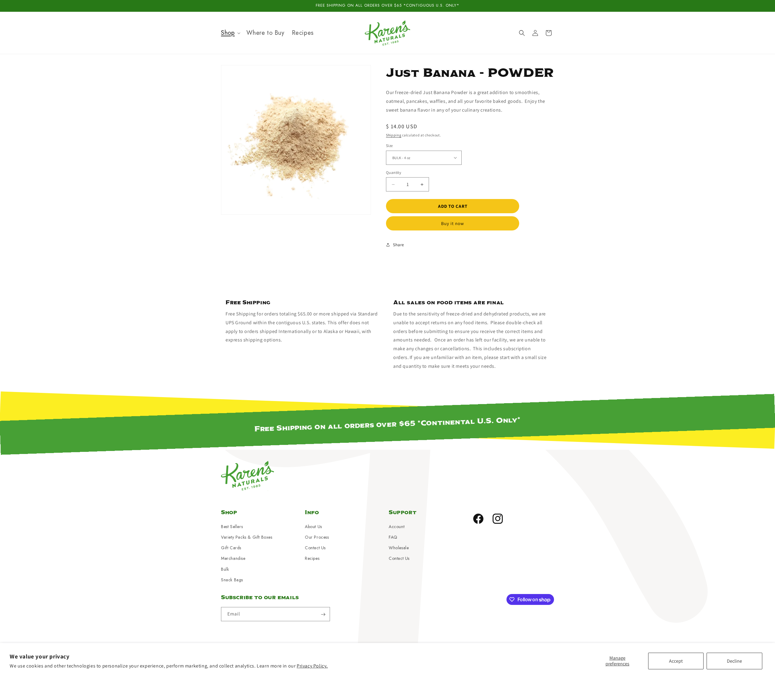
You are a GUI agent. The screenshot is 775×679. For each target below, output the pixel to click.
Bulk (225, 569)
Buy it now (452, 223)
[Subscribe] (323, 614)
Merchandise (233, 558)
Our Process (317, 537)
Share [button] (398, 244)
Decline (734, 661)
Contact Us (315, 547)
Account (396, 526)
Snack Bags (232, 579)
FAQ (393, 537)
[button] (230, 33)
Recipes (312, 558)
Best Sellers (232, 526)
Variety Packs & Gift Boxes (246, 537)
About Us (313, 526)
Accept (676, 661)
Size (389, 145)
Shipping (393, 135)
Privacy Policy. (312, 666)
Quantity (393, 172)
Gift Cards (231, 547)
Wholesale (399, 547)
